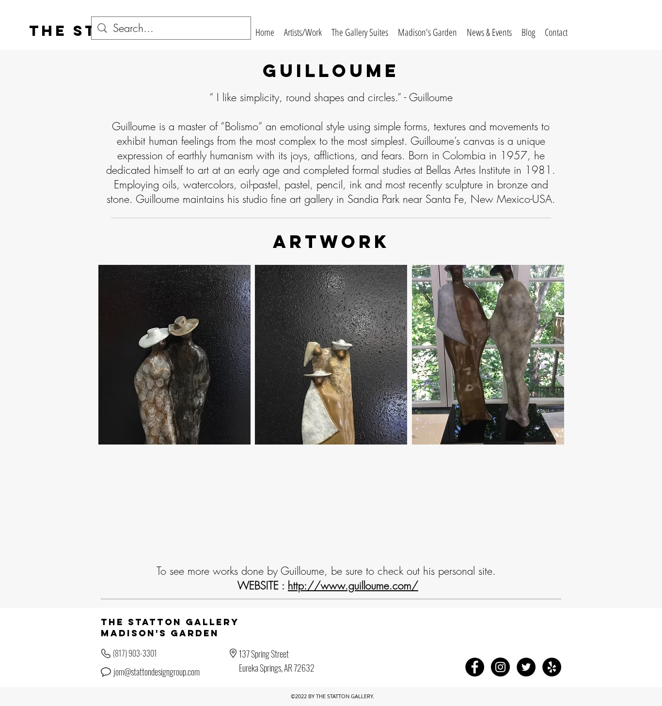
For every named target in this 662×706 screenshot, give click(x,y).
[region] (174, 355)
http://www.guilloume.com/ (353, 585)
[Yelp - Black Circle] (551, 667)
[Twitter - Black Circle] (526, 667)
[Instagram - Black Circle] (500, 667)
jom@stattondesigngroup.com (156, 671)
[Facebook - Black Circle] (474, 667)
